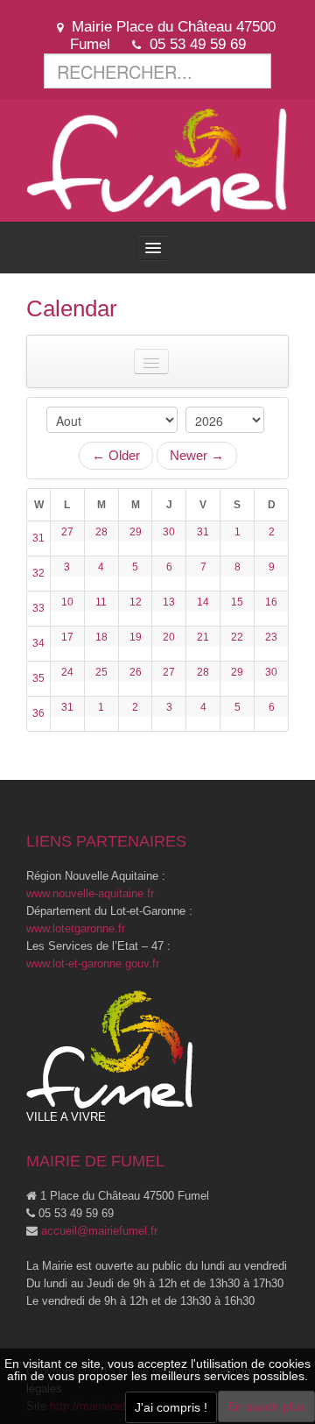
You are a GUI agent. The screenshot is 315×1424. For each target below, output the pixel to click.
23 (271, 637)
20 (169, 637)
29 (136, 532)
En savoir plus (266, 1406)
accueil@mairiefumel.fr (99, 1230)
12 (136, 602)
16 (271, 602)
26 (136, 672)
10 (67, 602)
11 (101, 602)
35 (38, 678)
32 (38, 573)
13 (169, 602)
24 (67, 672)
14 (203, 602)
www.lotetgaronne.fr (75, 928)
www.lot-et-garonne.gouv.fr (92, 963)
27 (67, 532)
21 (203, 637)
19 (136, 637)
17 (67, 637)
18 (101, 637)
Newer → (197, 455)
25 (101, 672)
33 (38, 608)
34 (38, 643)
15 (237, 602)
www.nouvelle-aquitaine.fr (90, 893)
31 (38, 538)
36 (38, 713)
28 (101, 532)
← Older (116, 455)
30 (169, 532)
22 (237, 637)
